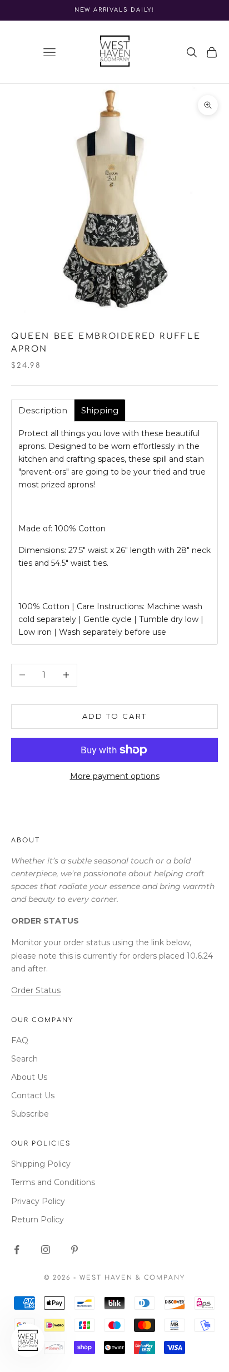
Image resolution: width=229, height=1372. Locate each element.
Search (24, 1059)
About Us (29, 1077)
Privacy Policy (38, 1201)
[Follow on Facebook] (16, 1249)
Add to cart (114, 716)
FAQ (19, 1040)
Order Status (36, 990)
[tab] (42, 410)
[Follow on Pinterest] (74, 1249)
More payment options (115, 776)
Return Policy (37, 1220)
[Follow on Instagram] (45, 1249)
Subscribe (30, 1114)
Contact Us (32, 1095)
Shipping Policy (41, 1164)
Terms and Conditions (53, 1182)
